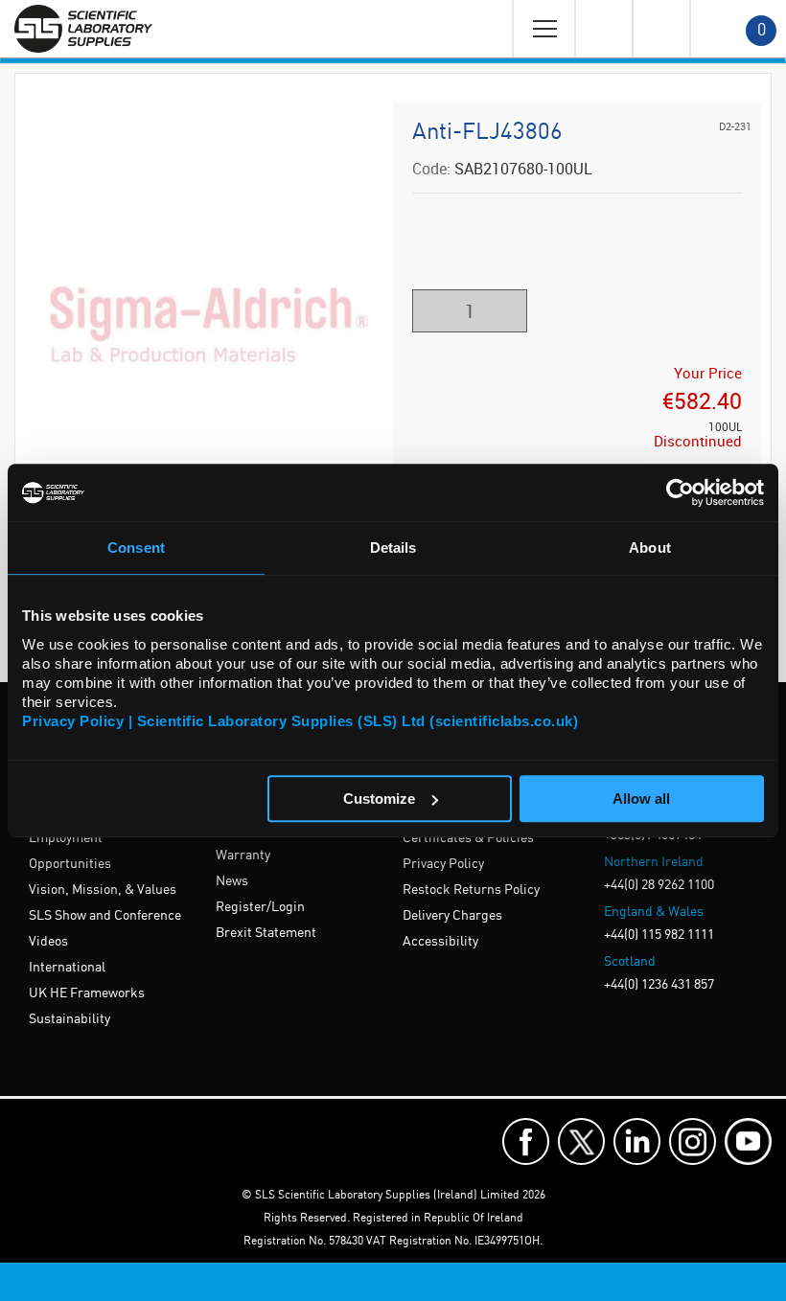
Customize (379, 798)
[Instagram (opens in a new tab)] (692, 1141)
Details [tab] (393, 547)
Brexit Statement (266, 933)
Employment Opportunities (70, 851)
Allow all (641, 798)
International (67, 967)
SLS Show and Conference (105, 916)
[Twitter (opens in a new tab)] (581, 1141)
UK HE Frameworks (87, 993)
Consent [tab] (136, 547)
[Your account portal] (603, 28)
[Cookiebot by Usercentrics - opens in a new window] (680, 492)
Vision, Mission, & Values (102, 890)
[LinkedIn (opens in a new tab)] (636, 1141)
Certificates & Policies (468, 838)
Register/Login (260, 907)
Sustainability (69, 1019)
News (232, 881)
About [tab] (650, 547)
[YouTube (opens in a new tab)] (748, 1141)
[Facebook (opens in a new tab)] (525, 1141)
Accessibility (440, 941)
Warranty (243, 855)
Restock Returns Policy (471, 890)
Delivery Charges (452, 916)
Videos (48, 941)
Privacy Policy (443, 864)
